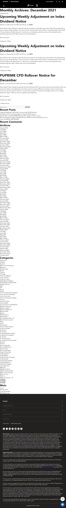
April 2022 (3, 216)
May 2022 (3, 214)
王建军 (31, 25)
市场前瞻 (3, 381)
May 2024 (3, 174)
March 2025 (3, 157)
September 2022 (5, 208)
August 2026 (4, 128)
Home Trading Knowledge (8, 298)
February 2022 (4, 220)
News (9, 41)
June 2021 (3, 233)
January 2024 (4, 180)
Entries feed (3, 390)
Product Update (5, 328)
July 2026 (3, 130)
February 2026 (4, 138)
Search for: (3, 107)
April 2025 (3, 155)
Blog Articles (4, 269)
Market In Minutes (5, 306)
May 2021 (3, 235)
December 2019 (5, 252)
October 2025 (4, 145)
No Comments (4, 37)
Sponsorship (4, 349)
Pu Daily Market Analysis (7, 333)
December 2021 (5, 223)
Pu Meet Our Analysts (6, 335)
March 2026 (3, 136)
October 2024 (4, 165)
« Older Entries (4, 103)
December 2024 (5, 162)
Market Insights (5, 308)
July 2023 (3, 191)
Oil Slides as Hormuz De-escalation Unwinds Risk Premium (18, 114)
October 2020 (4, 247)
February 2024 (4, 179)
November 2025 (5, 143)
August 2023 (4, 189)
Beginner (3, 267)
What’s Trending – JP (6, 378)
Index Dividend (4, 301)
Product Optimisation (6, 327)
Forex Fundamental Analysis (8, 293)
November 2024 (5, 164)
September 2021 (5, 228)
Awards (2, 264)
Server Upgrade (5, 345)
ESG (1, 286)
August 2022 (4, 209)
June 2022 (3, 213)
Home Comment (5, 296)
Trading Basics (4, 354)
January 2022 (4, 221)
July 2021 (3, 231)
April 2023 (3, 196)
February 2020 (4, 250)
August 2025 (4, 148)
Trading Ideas (4, 359)
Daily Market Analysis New (8, 282)
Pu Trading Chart (5, 339)
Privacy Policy (6, 423)
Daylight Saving (5, 284)
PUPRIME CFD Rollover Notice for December (27, 78)
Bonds (2, 271)
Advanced (3, 260)
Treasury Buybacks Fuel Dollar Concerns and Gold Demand (18, 112)
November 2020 (5, 245)
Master (2, 313)
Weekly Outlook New (6, 371)
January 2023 (4, 201)
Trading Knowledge (6, 361)
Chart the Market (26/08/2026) (9, 119)
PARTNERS (5, 1)
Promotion (3, 332)
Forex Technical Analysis (7, 294)
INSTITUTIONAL (15, 1)
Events (2, 291)
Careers (2, 272)
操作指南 (3, 383)
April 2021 (3, 237)
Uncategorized (4, 366)
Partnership (3, 325)
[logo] (34, 5)
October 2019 (4, 255)
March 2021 (3, 238)
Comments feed (5, 391)
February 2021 (4, 240)
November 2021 (5, 225)
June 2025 (3, 152)
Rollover (2, 342)
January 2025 (4, 160)
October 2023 (4, 186)
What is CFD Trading (6, 372)
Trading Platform (5, 362)
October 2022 (4, 206)
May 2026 (3, 133)
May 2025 (3, 153)
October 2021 (4, 226)
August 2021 (4, 230)
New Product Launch (6, 320)
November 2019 (5, 254)
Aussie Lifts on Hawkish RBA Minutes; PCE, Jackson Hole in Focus (20, 116)
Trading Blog (4, 356)
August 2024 (4, 169)
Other (2, 323)
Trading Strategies (5, 364)
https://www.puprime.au (47, 467)
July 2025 (3, 150)
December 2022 (5, 203)
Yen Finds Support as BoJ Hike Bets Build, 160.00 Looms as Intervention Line (24, 117)
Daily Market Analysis (6, 281)
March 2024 (3, 177)
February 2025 (4, 158)
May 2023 (3, 194)
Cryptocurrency (5, 279)
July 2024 (3, 170)
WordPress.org (4, 393)
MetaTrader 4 (4, 315)
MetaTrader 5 (4, 316)
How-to (2, 299)
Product (5, 401)
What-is (2, 376)
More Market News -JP (7, 318)
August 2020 (4, 248)
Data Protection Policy (16, 423)
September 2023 (5, 187)
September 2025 (5, 147)
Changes (2, 274)
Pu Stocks (3, 337)
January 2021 (4, 242)
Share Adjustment (5, 347)
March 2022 (3, 218)
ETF (1, 288)
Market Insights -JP (6, 310)
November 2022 (5, 204)
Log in (2, 388)
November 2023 (5, 184)
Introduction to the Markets (8, 305)
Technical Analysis (5, 350)
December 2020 (5, 243)
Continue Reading (29, 34)
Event (2, 289)
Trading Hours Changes (7, 357)
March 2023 (3, 197)
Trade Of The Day (5, 352)
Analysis (2, 262)
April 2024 (3, 175)
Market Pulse (4, 311)
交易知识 (3, 379)
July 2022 (3, 211)
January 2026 (4, 140)
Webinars (3, 367)
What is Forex (4, 374)
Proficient (3, 330)
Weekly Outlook (5, 369)
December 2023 (5, 182)
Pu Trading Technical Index (8, 340)
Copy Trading (4, 277)
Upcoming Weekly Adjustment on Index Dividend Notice (32, 19)
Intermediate (4, 303)
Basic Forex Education (7, 266)
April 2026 (3, 135)
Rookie (2, 344)
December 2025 (5, 142)
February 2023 (4, 199)
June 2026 (3, 131)
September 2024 (5, 167)
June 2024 (3, 172)
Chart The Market (5, 276)
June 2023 (3, 192)
